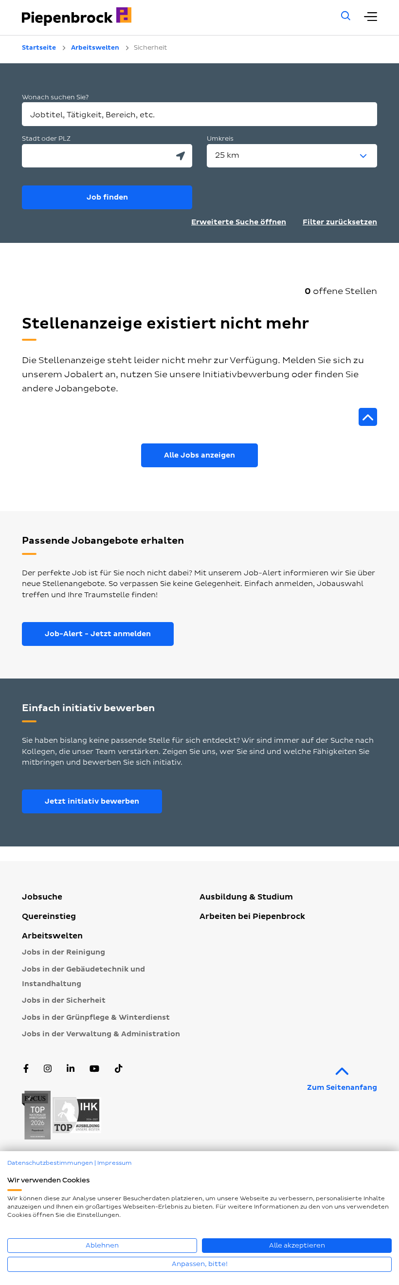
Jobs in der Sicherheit (64, 1000)
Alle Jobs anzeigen (199, 455)
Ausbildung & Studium (246, 897)
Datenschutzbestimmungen (50, 1163)
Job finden (107, 197)
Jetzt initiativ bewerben (92, 801)
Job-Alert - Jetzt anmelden (98, 634)
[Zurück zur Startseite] (168, 16)
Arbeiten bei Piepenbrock (252, 916)
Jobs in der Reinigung (63, 952)
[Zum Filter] (368, 417)
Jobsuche (42, 897)
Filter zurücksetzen (340, 222)
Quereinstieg (49, 916)
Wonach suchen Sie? (55, 97)
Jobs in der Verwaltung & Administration (101, 1034)
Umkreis (220, 139)
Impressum (114, 1163)
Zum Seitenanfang (342, 1087)
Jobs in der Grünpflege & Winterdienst (96, 1017)
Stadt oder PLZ (46, 139)
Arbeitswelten (52, 936)
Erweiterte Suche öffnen (238, 222)
